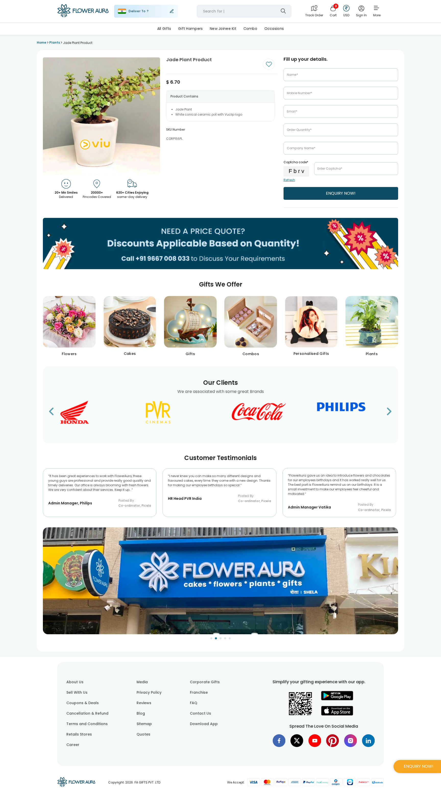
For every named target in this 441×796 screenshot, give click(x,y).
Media (142, 682)
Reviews (144, 702)
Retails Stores (79, 734)
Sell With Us (77, 692)
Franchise (199, 692)
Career (72, 744)
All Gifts (164, 28)
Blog (141, 713)
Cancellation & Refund (87, 713)
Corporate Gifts (205, 682)
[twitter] (296, 740)
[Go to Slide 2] (216, 638)
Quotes (143, 734)
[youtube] (314, 740)
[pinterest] (332, 740)
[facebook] (279, 740)
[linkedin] (368, 740)
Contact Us (200, 713)
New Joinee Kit (223, 28)
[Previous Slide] (47, 584)
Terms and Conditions (87, 723)
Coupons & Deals (82, 702)
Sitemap (144, 723)
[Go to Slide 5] (230, 638)
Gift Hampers (190, 28)
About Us (74, 682)
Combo (250, 28)
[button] (220, 580)
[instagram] (350, 740)
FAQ (193, 702)
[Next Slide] (394, 584)
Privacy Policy (149, 692)
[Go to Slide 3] (220, 638)
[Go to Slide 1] (211, 638)
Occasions (274, 28)
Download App (204, 723)
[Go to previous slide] (54, 412)
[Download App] (337, 699)
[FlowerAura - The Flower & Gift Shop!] (83, 16)
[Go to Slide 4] (225, 638)
